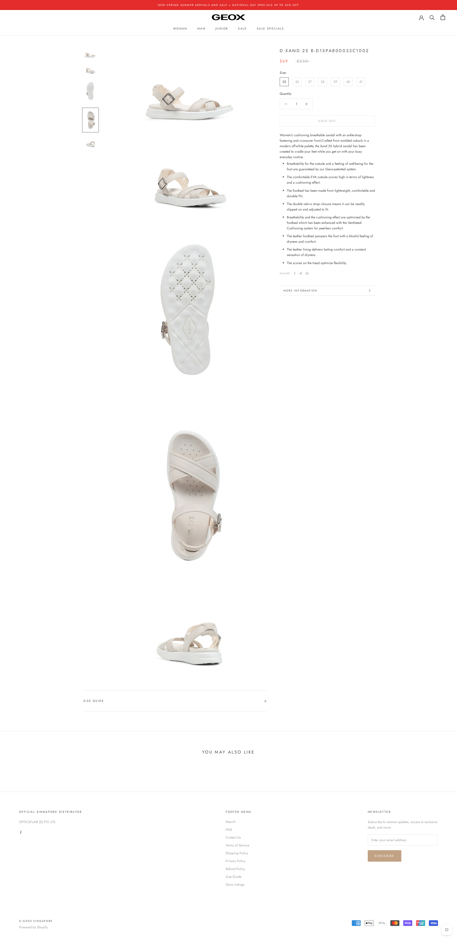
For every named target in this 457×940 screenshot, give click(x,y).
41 (361, 81)
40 (348, 81)
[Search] (432, 17)
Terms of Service (237, 845)
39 (335, 81)
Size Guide (93, 701)
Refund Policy (235, 868)
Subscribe (384, 856)
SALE (242, 28)
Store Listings (235, 884)
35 (284, 81)
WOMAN (180, 28)
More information (300, 290)
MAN (201, 28)
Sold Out (327, 121)
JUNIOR (221, 28)
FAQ (229, 829)
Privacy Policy (235, 861)
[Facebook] (294, 273)
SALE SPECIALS (270, 28)
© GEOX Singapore (36, 921)
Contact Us (233, 837)
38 (322, 81)
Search (230, 821)
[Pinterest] (307, 273)
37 (310, 81)
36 (297, 81)
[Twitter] (300, 273)
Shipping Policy (237, 853)
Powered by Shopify (33, 927)
